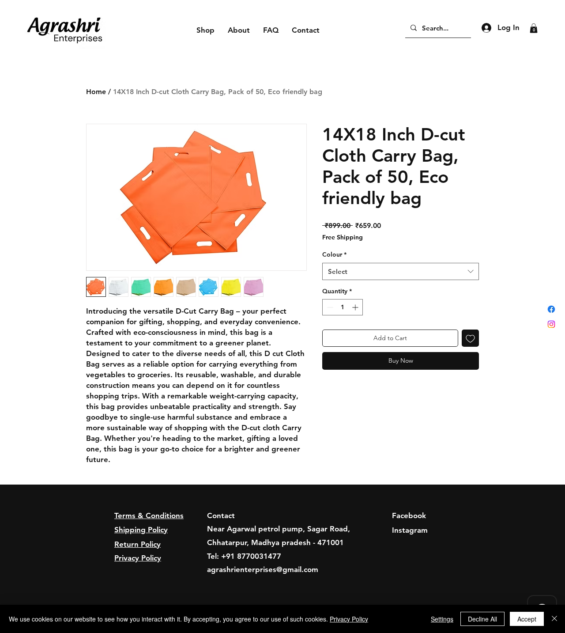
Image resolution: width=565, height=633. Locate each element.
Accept (526, 618)
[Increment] (356, 307)
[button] (534, 28)
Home (96, 91)
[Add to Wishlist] (470, 338)
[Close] (554, 619)
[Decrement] (329, 307)
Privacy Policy (349, 618)
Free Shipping (342, 237)
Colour (334, 254)
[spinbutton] (342, 307)
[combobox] (400, 271)
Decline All (482, 618)
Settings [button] (442, 618)
